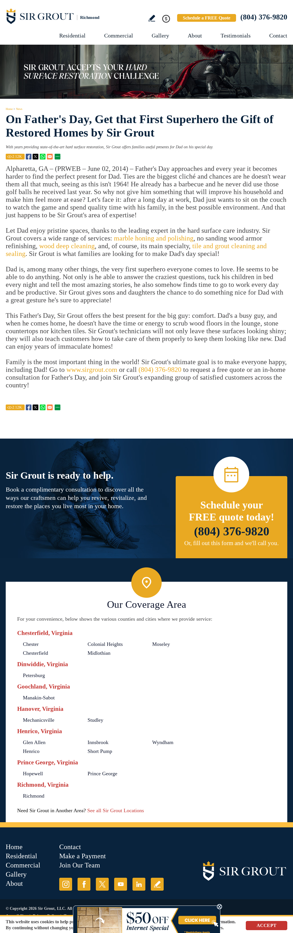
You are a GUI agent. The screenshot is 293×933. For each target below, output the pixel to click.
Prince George (102, 773)
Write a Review (152, 18)
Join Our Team (79, 865)
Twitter (102, 884)
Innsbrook (98, 742)
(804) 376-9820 (263, 17)
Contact (278, 35)
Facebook (84, 884)
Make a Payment (82, 856)
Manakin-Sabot (39, 698)
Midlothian (99, 653)
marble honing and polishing (153, 238)
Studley (95, 720)
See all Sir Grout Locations (115, 810)
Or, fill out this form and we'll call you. (231, 543)
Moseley (161, 644)
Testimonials (236, 35)
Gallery (160, 35)
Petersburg (34, 675)
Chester (31, 644)
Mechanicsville (38, 720)
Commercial (118, 35)
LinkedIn (138, 884)
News (19, 109)
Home (9, 109)
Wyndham (162, 742)
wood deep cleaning (67, 246)
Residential (72, 35)
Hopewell (33, 773)
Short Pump (100, 751)
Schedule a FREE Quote (206, 17)
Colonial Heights (105, 644)
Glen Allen (34, 742)
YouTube (120, 884)
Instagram (65, 884)
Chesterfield (35, 653)
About (195, 35)
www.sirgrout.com (91, 369)
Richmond (33, 796)
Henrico (31, 751)
